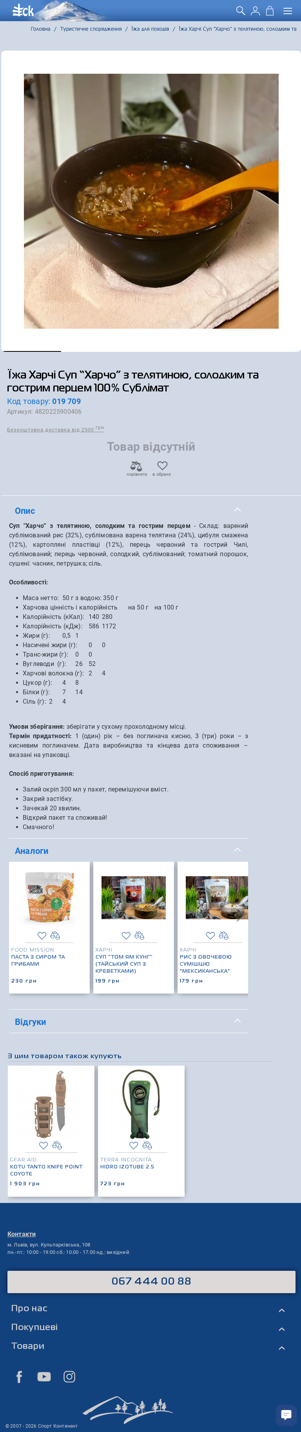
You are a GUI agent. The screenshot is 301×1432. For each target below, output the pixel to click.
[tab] (128, 511)
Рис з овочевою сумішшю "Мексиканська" (206, 964)
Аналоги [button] (31, 851)
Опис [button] (25, 511)
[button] (31, 351)
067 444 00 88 (151, 1281)
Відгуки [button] (30, 1022)
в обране (161, 474)
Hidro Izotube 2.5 (127, 1167)
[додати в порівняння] (55, 936)
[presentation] (239, 913)
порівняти (136, 474)
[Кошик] (270, 13)
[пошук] (241, 13)
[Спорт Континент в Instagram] (69, 1377)
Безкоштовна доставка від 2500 (55, 429)
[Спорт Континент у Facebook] (19, 1377)
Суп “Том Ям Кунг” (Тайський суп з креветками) (124, 964)
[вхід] (255, 13)
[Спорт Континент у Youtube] (44, 1377)
